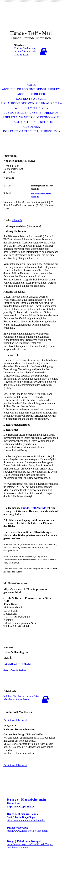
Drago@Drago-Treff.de (14, 670)
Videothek (31, 126)
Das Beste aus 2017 (31, 98)
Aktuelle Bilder (31, 94)
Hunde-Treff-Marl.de (33, 507)
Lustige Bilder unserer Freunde (31, 112)
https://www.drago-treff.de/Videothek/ (27, 830)
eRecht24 (17, 220)
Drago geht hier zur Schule (22, 813)
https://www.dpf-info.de (20, 806)
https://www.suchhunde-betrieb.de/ (26, 820)
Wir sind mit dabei (30, 108)
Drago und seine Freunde (31, 122)
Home (31, 84)
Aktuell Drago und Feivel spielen (31, 89)
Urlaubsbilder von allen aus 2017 (30, 103)
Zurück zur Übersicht (15, 720)
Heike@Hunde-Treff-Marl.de (17, 664)
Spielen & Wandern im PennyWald (31, 117)
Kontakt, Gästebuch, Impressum (30, 131)
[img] (31, 19)
